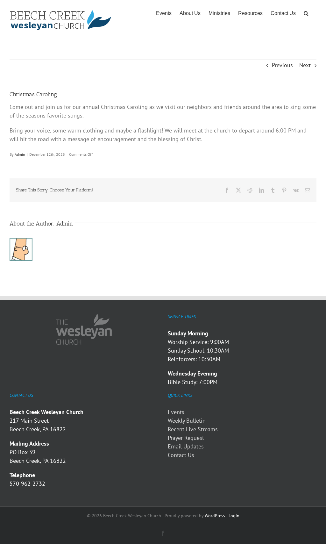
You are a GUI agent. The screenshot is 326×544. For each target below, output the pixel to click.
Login (234, 516)
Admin (20, 154)
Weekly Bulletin (187, 420)
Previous (282, 65)
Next (305, 65)
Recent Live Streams (193, 429)
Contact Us (181, 455)
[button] (306, 13)
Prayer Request (186, 437)
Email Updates (186, 446)
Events (176, 412)
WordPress (215, 516)
